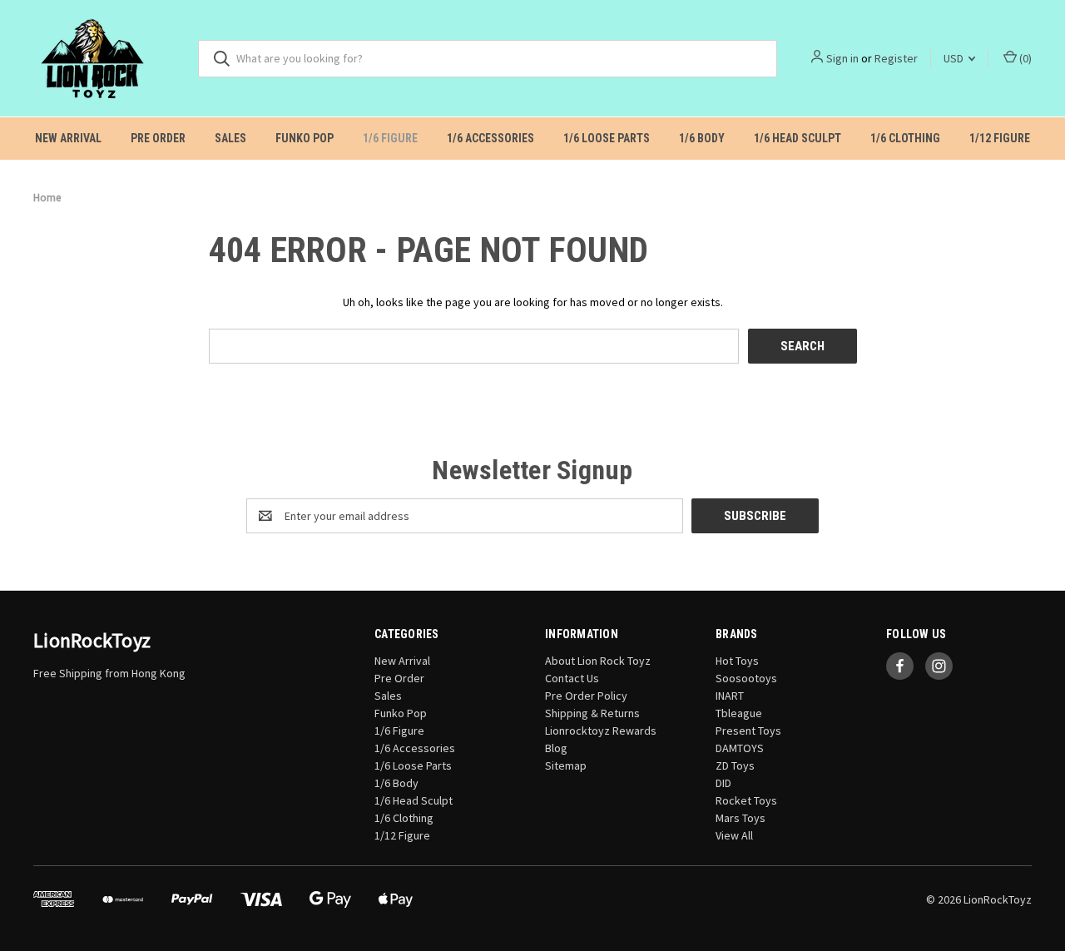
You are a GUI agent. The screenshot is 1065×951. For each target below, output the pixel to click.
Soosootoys (746, 678)
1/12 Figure (999, 138)
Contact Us (572, 678)
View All (734, 835)
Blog (556, 747)
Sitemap (566, 765)
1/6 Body (702, 138)
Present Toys (748, 730)
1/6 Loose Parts (606, 138)
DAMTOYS (740, 747)
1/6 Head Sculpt (797, 138)
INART (730, 695)
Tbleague (739, 713)
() (1024, 58)
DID (723, 782)
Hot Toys (737, 660)
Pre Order (158, 138)
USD (955, 58)
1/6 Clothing (905, 138)
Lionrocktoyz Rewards (600, 730)
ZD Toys (735, 765)
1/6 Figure (390, 138)
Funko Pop (304, 138)
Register (896, 58)
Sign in (842, 58)
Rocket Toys (746, 800)
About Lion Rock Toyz (598, 660)
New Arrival (68, 138)
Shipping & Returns (592, 713)
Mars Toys (740, 817)
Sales (230, 138)
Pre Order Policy (586, 695)
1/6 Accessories (490, 138)
